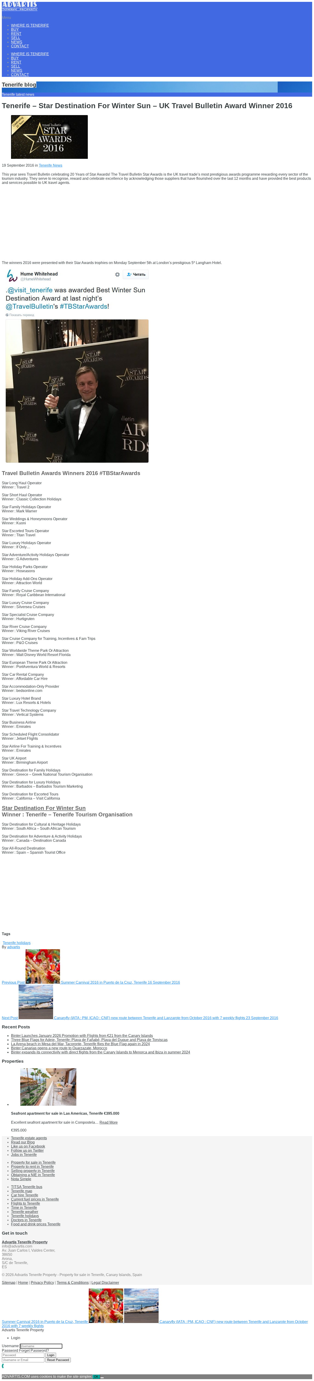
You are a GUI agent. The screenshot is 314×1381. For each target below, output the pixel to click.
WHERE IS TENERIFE (30, 25)
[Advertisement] (140, 221)
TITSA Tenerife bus (26, 1187)
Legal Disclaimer (105, 1283)
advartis (13, 947)
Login (50, 1355)
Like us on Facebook (28, 1146)
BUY (15, 30)
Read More (109, 1122)
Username (10, 1346)
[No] (102, 1377)
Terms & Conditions (73, 1283)
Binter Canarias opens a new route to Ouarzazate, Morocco (59, 1048)
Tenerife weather (24, 1212)
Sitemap (8, 1283)
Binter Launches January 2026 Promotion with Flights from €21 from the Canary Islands (82, 1036)
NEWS (16, 42)
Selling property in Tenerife (33, 1171)
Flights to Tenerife (25, 1203)
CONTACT (20, 46)
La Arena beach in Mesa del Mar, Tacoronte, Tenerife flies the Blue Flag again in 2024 (80, 1044)
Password (10, 1350)
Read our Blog (23, 1142)
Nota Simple (21, 1179)
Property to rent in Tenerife (32, 1167)
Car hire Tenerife (24, 1195)
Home (23, 1283)
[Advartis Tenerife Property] (19, 10)
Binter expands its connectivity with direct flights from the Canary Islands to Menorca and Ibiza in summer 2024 (100, 1052)
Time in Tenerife (24, 1208)
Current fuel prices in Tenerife (35, 1199)
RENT (16, 34)
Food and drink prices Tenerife (35, 1224)
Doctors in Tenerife (26, 1220)
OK (96, 1376)
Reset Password (58, 1360)
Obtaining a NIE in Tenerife (33, 1175)
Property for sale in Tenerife (33, 1162)
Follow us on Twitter (27, 1150)
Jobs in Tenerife (24, 1155)
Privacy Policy (42, 1283)
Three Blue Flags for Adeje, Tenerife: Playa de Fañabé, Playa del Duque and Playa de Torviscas (89, 1040)
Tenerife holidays (17, 943)
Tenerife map (21, 1191)
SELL (15, 38)
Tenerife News (50, 165)
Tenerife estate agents (29, 1138)
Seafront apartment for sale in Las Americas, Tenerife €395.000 (65, 1113)
